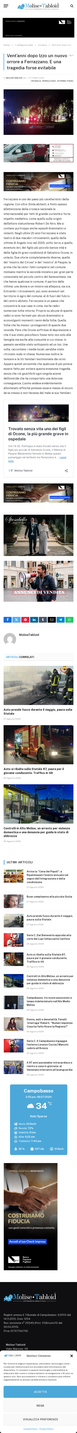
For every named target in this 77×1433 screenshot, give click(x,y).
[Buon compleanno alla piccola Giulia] (13, 901)
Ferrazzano (49, 81)
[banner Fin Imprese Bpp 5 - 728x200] (38, 190)
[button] (71, 1356)
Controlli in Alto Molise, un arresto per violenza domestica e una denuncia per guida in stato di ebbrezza (37, 832)
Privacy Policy (46, 1428)
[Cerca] (71, 6)
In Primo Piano (65, 81)
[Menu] (6, 6)
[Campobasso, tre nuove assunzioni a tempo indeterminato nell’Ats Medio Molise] (13, 1002)
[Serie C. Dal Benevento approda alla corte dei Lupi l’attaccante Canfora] (13, 940)
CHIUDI (70, 1398)
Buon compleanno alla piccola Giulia (49, 896)
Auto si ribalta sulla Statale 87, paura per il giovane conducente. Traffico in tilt (47, 958)
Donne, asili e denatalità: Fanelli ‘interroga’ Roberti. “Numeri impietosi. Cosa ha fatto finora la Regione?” (50, 1023)
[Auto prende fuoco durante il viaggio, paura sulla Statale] (38, 685)
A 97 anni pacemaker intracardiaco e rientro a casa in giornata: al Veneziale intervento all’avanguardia (50, 1066)
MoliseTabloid (14, 78)
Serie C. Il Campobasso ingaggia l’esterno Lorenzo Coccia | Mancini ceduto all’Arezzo (47, 1045)
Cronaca (36, 81)
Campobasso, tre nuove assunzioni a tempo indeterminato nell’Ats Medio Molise (49, 1001)
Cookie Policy (30, 1428)
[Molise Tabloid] (38, 6)
